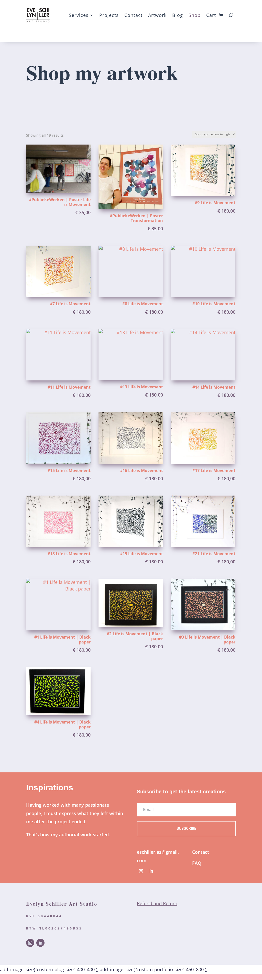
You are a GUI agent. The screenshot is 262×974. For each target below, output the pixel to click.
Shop (195, 15)
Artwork (157, 15)
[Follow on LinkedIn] (151, 871)
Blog (177, 15)
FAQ (196, 863)
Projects (109, 15)
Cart (211, 15)
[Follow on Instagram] (141, 871)
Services (79, 15)
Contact (133, 15)
